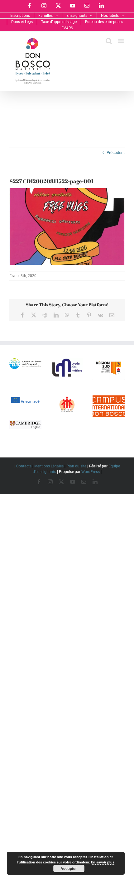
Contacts (23, 466)
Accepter (68, 868)
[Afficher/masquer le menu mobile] (121, 41)
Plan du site (76, 466)
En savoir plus (102, 862)
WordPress (90, 472)
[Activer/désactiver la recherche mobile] (109, 41)
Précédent (116, 152)
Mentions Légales (49, 466)
